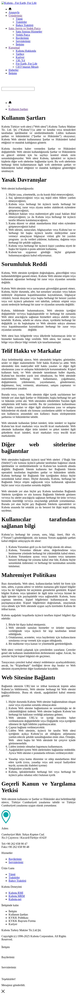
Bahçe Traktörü (24, 25)
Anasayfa (14, 12)
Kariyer (20, 57)
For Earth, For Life (26, 63)
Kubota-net (15, 899)
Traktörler (21, 21)
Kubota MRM (17, 896)
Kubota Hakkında (26, 50)
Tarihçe (20, 54)
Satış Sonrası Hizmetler (29, 31)
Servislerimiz (23, 41)
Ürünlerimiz (15, 15)
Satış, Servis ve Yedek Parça (24, 28)
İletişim (20, 44)
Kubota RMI (16, 892)
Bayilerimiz (22, 37)
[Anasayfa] (10, 102)
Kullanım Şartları (18, 109)
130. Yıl (20, 60)
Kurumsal (14, 47)
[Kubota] (19, 2)
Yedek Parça (23, 34)
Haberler (13, 70)
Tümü (19, 18)
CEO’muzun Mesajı (27, 66)
